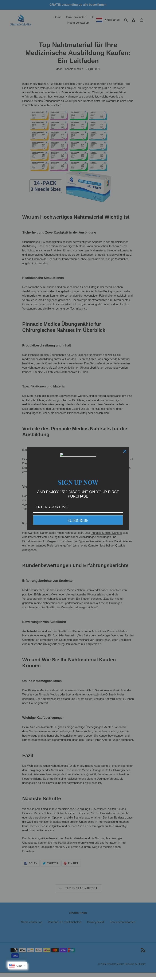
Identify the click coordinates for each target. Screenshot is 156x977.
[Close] (124, 451)
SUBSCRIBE (78, 520)
